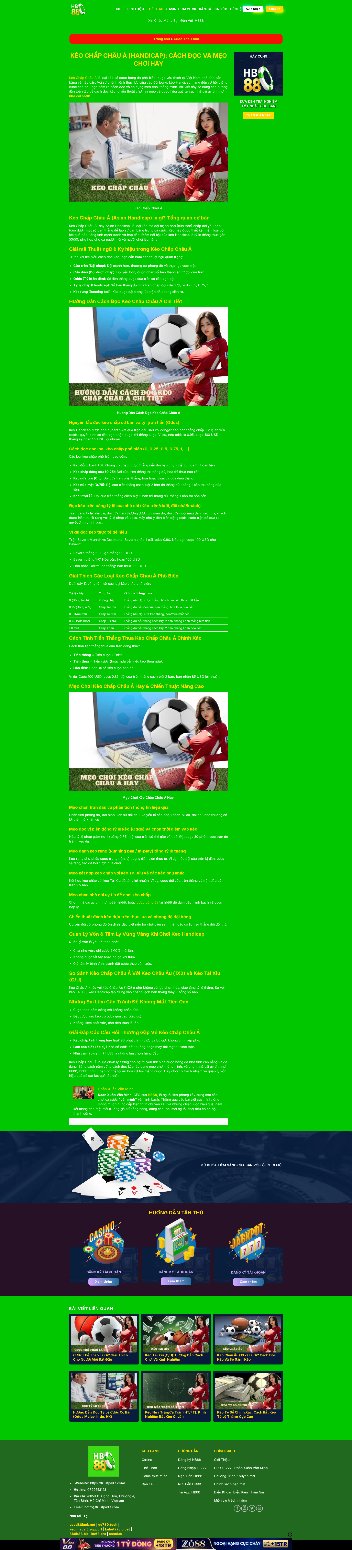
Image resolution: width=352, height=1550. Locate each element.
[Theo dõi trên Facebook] (237, 1508)
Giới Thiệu (135, 9)
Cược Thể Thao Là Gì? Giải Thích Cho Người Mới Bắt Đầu (100, 1357)
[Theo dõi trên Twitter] (252, 1508)
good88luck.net (82, 1525)
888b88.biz (78, 1534)
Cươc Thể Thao (186, 39)
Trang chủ (161, 39)
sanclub (115, 1534)
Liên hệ (236, 9)
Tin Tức (220, 9)
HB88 (120, 9)
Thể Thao (155, 9)
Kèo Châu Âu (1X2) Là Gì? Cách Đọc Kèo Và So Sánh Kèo (246, 1357)
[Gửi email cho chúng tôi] (259, 1508)
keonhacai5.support (85, 1529)
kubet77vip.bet (117, 1529)
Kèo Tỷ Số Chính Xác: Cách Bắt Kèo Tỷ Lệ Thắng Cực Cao (246, 1414)
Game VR (189, 9)
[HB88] (89, 9)
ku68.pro (98, 1534)
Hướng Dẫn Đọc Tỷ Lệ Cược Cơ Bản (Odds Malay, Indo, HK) (102, 1414)
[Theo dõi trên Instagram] (244, 1508)
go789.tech (107, 1525)
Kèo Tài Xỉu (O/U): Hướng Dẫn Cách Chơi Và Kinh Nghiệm (174, 1357)
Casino (172, 9)
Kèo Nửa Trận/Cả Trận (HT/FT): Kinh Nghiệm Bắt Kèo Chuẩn (175, 1414)
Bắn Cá (205, 9)
